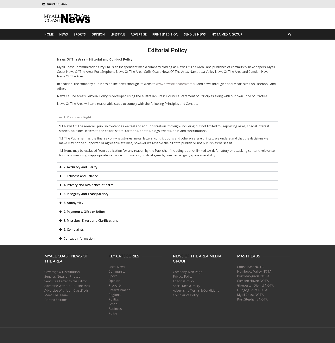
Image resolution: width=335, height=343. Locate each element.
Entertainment (119, 290)
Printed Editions (55, 300)
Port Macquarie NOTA (253, 276)
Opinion (98, 34)
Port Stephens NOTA (252, 299)
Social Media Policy (186, 286)
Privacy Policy (182, 276)
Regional (115, 295)
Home (49, 34)
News (63, 34)
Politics (114, 299)
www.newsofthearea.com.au (176, 84)
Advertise (139, 34)
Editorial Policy (183, 281)
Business (115, 309)
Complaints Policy (186, 295)
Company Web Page (187, 272)
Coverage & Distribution (62, 272)
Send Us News (195, 34)
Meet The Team (56, 295)
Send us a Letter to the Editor (65, 281)
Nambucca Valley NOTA (254, 271)
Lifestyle (118, 34)
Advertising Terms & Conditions (196, 290)
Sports (80, 34)
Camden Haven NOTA (253, 281)
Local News (117, 267)
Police (113, 313)
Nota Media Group (227, 34)
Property (115, 285)
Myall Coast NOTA (250, 295)
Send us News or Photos (62, 276)
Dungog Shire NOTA (252, 290)
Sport (113, 276)
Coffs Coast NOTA (250, 267)
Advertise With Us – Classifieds (66, 290)
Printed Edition (165, 34)
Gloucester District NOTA (255, 285)
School (113, 304)
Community (117, 271)
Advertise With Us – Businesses (67, 286)
